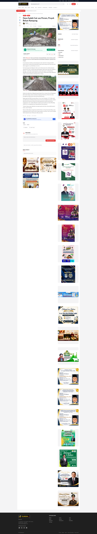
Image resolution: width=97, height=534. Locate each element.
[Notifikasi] (70, 4)
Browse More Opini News (74, 45)
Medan (19, 7)
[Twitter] (22, 528)
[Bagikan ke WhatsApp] (20, 17)
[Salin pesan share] (20, 25)
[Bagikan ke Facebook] (20, 20)
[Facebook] (19, 528)
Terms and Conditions (71, 532)
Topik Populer (61, 50)
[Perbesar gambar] (54, 30)
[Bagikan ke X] (20, 23)
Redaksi (63, 532)
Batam (29, 7)
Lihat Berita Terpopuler (74, 39)
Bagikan (26, 127)
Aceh (26, 7)
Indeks (66, 532)
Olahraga (55, 7)
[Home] (68, 4)
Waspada (19, 13)
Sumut (23, 7)
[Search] (63, 4)
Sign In (73, 4)
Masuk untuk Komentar (51, 140)
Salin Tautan (33, 127)
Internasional (45, 7)
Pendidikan (50, 7)
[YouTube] (26, 528)
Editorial (32, 7)
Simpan (29, 115)
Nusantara (40, 7)
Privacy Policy (77, 532)
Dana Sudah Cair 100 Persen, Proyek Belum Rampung (35, 13)
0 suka (25, 115)
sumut (26, 13)
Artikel (28, 124)
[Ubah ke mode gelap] (78, 4)
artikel (23, 13)
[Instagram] (24, 528)
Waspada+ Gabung (51, 49)
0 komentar (34, 115)
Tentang (60, 532)
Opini (36, 7)
